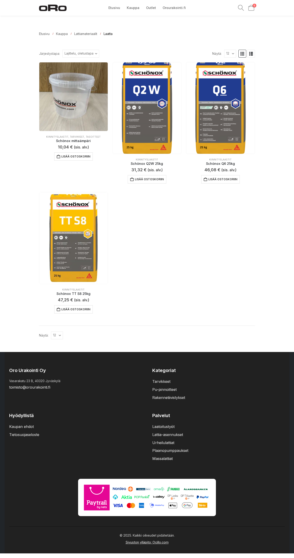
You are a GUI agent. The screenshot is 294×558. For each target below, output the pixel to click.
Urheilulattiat (163, 442)
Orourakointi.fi (174, 8)
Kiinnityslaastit (57, 136)
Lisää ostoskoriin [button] (75, 156)
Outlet (151, 8)
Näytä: (217, 53)
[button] (241, 8)
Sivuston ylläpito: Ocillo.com (147, 542)
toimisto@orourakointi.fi (29, 387)
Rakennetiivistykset (168, 397)
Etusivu (114, 8)
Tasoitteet (93, 136)
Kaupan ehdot (21, 426)
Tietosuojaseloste (24, 434)
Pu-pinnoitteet (164, 389)
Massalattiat (162, 458)
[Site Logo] (53, 8)
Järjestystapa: (49, 53)
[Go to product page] (73, 96)
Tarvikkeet (77, 136)
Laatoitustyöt (163, 426)
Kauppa (133, 8)
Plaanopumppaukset (170, 450)
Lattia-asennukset (167, 434)
